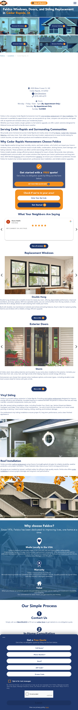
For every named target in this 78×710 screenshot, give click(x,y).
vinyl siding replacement (52, 398)
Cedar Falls (65, 133)
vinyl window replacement (50, 116)
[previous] (1, 275)
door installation (68, 116)
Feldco (2, 56)
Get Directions (40, 93)
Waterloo (3, 135)
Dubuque (73, 133)
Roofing (57, 44)
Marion (58, 133)
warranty (39, 157)
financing (17, 157)
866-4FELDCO (22, 622)
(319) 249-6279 (40, 96)
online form (41, 622)
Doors (18, 44)
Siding (57, 26)
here (47, 707)
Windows (18, 26)
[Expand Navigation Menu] (75, 3)
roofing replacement (19, 464)
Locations (11, 56)
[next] (76, 275)
